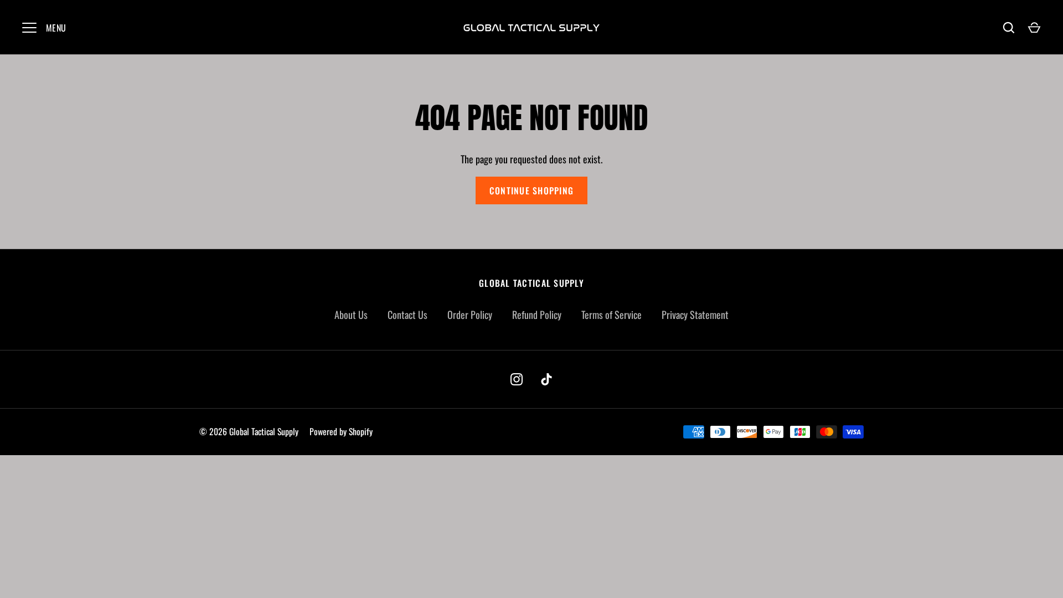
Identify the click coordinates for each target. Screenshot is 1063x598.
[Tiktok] (546, 379)
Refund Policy (536, 314)
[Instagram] (516, 379)
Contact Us (407, 314)
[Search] (1009, 28)
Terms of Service (611, 314)
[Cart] (1034, 28)
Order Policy (469, 314)
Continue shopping (531, 190)
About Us (351, 314)
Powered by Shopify (341, 431)
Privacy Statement (695, 314)
